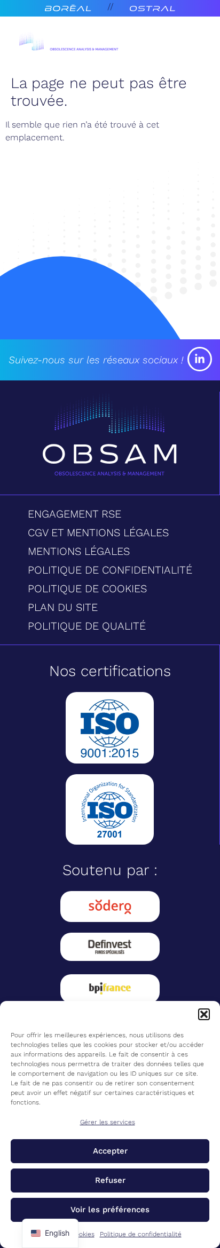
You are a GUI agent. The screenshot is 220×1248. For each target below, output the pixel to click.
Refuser (110, 1180)
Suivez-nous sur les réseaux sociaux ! (96, 360)
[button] (204, 1014)
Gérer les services (107, 1122)
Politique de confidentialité (141, 1234)
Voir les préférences (110, 1209)
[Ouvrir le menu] (185, 43)
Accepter (110, 1151)
